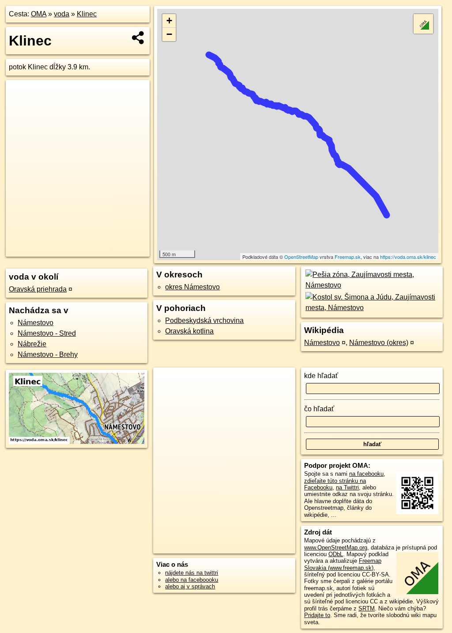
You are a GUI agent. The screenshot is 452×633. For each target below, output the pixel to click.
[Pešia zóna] (372, 285)
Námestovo (35, 322)
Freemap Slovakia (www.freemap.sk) (342, 564)
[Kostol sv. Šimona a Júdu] (372, 307)
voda (61, 14)
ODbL (335, 554)
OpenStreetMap (301, 256)
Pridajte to (317, 615)
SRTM (366, 608)
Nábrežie (32, 344)
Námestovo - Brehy (48, 354)
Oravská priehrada (38, 289)
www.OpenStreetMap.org (335, 547)
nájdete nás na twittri (191, 572)
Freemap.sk (348, 256)
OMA (38, 14)
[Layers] (423, 24)
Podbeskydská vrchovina (204, 320)
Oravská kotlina (189, 331)
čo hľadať (319, 409)
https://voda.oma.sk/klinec (408, 256)
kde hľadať (321, 375)
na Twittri (347, 487)
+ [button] (169, 20)
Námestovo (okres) (378, 342)
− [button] (169, 34)
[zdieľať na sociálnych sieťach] (138, 37)
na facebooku (366, 473)
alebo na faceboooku (191, 579)
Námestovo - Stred (47, 333)
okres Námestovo (192, 287)
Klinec (87, 14)
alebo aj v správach (190, 586)
